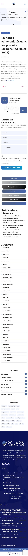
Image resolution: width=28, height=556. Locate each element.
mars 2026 (6, 264)
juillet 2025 (6, 291)
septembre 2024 (8, 324)
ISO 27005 (20, 415)
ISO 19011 (20, 412)
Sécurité (9, 426)
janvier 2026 (6, 271)
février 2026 (7, 268)
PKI (3, 421)
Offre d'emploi (6, 387)
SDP (8, 424)
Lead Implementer (20, 418)
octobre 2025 (7, 281)
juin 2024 (5, 334)
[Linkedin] (8, 464)
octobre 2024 (7, 321)
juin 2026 (5, 254)
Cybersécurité (5, 409)
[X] (3, 464)
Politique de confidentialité (8, 545)
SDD (3, 424)
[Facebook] (6, 464)
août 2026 (6, 248)
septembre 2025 (8, 284)
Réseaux (19, 421)
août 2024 (6, 327)
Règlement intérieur (14, 182)
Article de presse (6, 377)
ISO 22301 (5, 415)
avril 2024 (6, 341)
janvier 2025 (6, 311)
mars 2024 (6, 344)
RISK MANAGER (10, 421)
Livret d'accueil (14, 178)
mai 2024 (5, 337)
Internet (13, 412)
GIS (17, 409)
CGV (14, 203)
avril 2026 (6, 261)
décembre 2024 (8, 314)
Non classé (4, 384)
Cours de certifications (8, 381)
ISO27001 (12, 415)
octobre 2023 (7, 354)
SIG (16, 424)
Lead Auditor (10, 418)
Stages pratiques (6, 394)
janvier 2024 (6, 351)
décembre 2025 (8, 274)
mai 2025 (5, 298)
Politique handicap (14, 199)
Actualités (9, 15)
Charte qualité (14, 191)
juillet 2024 (6, 331)
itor (3, 418)
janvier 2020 (6, 361)
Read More (9, 80)
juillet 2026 (6, 251)
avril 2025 (6, 301)
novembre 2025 (8, 278)
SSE (3, 426)
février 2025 (7, 307)
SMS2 (21, 424)
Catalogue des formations (14, 187)
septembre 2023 (8, 357)
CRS (18, 406)
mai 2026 (5, 258)
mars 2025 (6, 304)
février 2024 (7, 347)
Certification (12, 406)
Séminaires (4, 391)
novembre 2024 (8, 317)
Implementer (5, 412)
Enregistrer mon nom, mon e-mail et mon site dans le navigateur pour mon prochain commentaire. (13, 161)
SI (12, 424)
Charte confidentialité (14, 195)
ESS (13, 409)
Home (3, 15)
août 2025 (6, 288)
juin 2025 (5, 294)
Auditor (4, 406)
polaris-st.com (13, 483)
